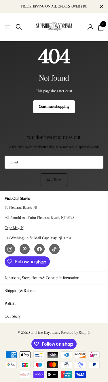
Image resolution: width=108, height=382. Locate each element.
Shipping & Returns (20, 290)
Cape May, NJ (14, 228)
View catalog (8, 27)
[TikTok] (54, 249)
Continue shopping (54, 106)
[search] (19, 27)
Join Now (54, 179)
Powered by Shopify (75, 332)
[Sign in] (91, 27)
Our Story (12, 316)
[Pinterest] (25, 249)
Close (101, 6)
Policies (11, 303)
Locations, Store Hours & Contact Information (42, 277)
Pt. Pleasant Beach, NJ (21, 207)
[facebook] (39, 249)
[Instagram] (10, 249)
